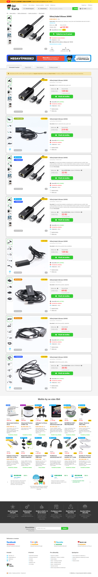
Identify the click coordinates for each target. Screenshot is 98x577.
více (9, 560)
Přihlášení (90, 5)
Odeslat (64, 528)
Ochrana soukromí (33, 557)
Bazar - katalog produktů (56, 560)
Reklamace (52, 5)
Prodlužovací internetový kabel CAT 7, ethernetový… (56, 457)
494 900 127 (11, 555)
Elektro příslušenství (22, 13)
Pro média (31, 564)
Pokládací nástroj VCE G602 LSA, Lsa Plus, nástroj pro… (12, 457)
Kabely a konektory (32, 13)
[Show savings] (56, 25)
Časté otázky (54, 559)
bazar (77, 573)
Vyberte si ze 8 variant (64, 34)
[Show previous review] (7, 482)
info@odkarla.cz (12, 557)
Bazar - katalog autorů (56, 564)
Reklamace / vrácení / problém (57, 557)
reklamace (10, 559)
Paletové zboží (76, 560)
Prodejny (31, 560)
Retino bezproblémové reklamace (58, 567)
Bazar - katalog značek (56, 562)
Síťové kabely (41, 13)
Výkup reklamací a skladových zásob (81, 557)
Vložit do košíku (63, 96)
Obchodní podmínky (33, 555)
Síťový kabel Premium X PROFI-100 (27, 423)
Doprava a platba (40, 5)
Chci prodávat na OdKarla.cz (79, 555)
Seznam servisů (54, 565)
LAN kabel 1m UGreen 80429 (41, 423)
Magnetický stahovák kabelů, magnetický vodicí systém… (26, 457)
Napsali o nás (32, 562)
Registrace (84, 5)
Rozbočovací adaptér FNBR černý (41, 456)
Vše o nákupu (31, 5)
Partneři (74, 559)
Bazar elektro (13, 13)
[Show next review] (90, 482)
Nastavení (23, 573)
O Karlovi (25, 5)
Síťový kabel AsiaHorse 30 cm (13, 423)
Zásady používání (16, 573)
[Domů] (7, 13)
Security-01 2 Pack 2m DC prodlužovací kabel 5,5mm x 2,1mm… (85, 457)
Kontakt (47, 5)
